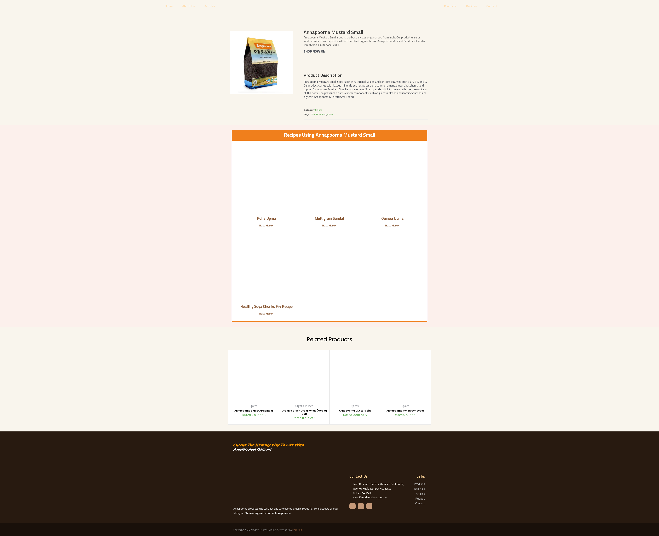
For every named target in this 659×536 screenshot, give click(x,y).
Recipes (471, 6)
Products (450, 6)
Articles (209, 6)
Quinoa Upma (392, 218)
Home (169, 6)
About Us (188, 6)
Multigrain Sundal (329, 218)
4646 (330, 114)
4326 (318, 114)
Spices (318, 110)
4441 (324, 114)
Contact (491, 6)
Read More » (266, 225)
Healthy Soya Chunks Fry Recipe (266, 306)
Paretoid (297, 530)
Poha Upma (266, 218)
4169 (312, 114)
